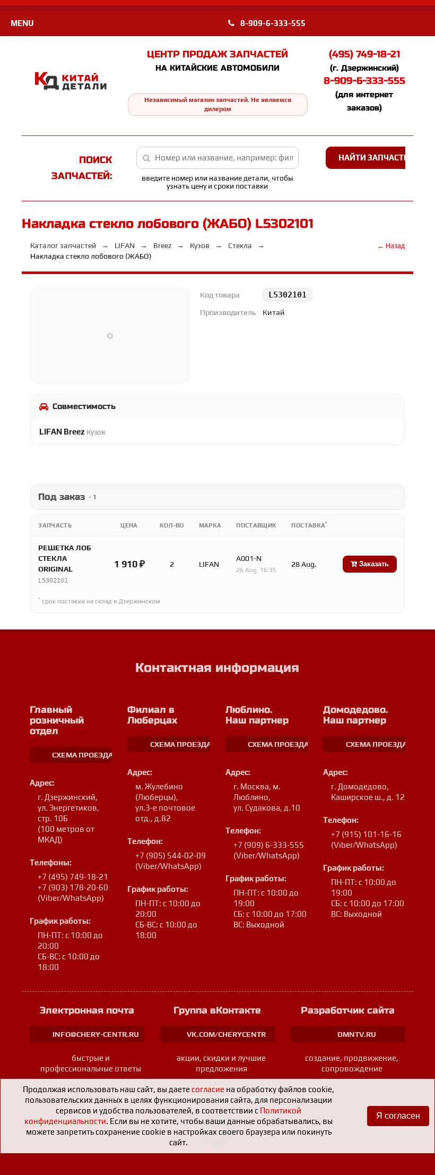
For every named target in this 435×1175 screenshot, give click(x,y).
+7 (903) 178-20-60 (73, 887)
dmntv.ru (356, 1034)
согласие (208, 1089)
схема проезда (82, 755)
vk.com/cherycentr (226, 1034)
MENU (22, 23)
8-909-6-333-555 (272, 23)
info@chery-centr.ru (96, 1034)
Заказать (373, 564)
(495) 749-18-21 (364, 54)
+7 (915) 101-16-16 (366, 834)
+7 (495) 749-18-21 (73, 876)
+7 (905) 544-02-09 (170, 855)
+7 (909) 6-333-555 (268, 844)
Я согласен (398, 1115)
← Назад (391, 246)
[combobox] (217, 158)
